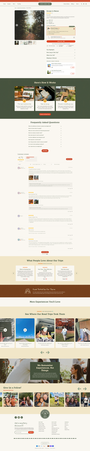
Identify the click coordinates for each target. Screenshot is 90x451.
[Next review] (76, 273)
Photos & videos (57, 164)
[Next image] (42, 25)
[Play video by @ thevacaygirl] (65, 330)
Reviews (66, 428)
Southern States (41, 429)
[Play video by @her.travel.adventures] (5, 330)
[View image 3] (26, 43)
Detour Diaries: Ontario (56, 63)
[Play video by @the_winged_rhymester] (84, 330)
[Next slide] (85, 388)
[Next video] (48, 352)
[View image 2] (21, 43)
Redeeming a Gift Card (55, 428)
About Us (66, 423)
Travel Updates (54, 425)
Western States (41, 431)
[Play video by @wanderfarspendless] (25, 330)
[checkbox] (57, 164)
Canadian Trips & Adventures (21, 7)
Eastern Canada (41, 423)
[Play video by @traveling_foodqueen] (45, 330)
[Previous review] (13, 273)
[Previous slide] (79, 388)
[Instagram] (19, 417)
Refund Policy (67, 429)
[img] (22, 168)
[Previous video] (42, 352)
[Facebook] (16, 417)
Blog (65, 426)
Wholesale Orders (55, 429)
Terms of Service (52, 448)
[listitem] (10, 399)
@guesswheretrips (8, 390)
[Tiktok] (22, 417)
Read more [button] (32, 174)
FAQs (52, 426)
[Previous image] (17, 25)
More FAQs (45, 150)
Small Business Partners (56, 434)
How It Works (54, 423)
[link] (50, 13)
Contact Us (66, 425)
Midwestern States (42, 426)
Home (15, 7)
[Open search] (81, 3)
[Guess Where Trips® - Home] (45, 4)
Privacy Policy (47, 448)
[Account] (83, 3)
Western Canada (41, 425)
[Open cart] (86, 3)
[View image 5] (34, 43)
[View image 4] (30, 43)
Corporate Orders (54, 431)
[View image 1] (17, 43)
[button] (45, 126)
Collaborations (54, 432)
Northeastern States (42, 428)
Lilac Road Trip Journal (56, 70)
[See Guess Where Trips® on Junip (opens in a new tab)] (47, 254)
